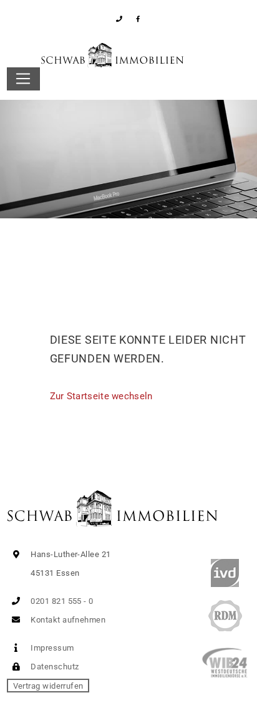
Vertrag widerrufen (48, 685)
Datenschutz (54, 666)
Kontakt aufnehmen (67, 619)
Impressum (51, 648)
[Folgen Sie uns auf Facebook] (138, 19)
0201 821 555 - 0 (61, 601)
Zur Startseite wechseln (101, 396)
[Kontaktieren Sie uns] (119, 19)
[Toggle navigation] (23, 79)
